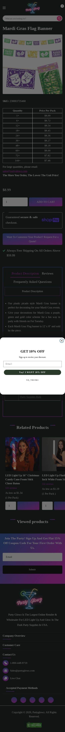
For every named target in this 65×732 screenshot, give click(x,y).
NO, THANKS (32, 380)
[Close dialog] (62, 341)
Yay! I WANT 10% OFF (32, 372)
